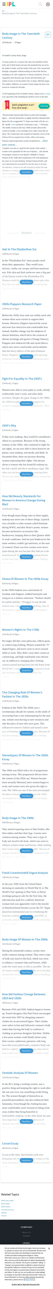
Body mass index (7, 1200)
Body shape (5, 1203)
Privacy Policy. (29, 1280)
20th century (5, 1206)
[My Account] (49, 4)
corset (13, 124)
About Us (26, 1232)
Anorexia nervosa (7, 1210)
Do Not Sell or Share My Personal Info (26, 1284)
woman (47, 94)
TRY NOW (44, 106)
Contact (26, 1235)
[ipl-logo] (11, 5)
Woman (4, 1213)
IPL (3, 11)
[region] (26, 1267)
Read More (26, 282)
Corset (3, 1216)
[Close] (49, 1248)
